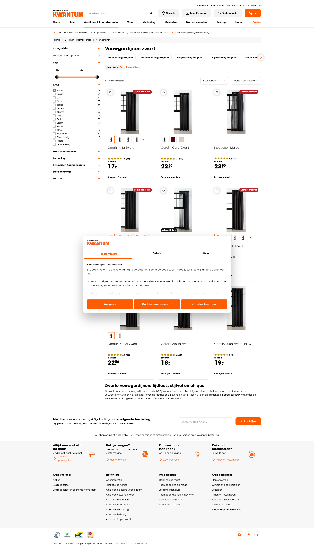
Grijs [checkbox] (59, 101)
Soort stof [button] (58, 178)
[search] (120, 13)
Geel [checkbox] (59, 130)
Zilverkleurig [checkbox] (63, 137)
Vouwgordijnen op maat (66, 55)
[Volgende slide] (261, 57)
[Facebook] (257, 535)
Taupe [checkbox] (60, 104)
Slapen (239, 22)
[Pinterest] (248, 535)
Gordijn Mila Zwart (121, 147)
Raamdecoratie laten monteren (176, 494)
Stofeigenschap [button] (62, 171)
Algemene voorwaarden (225, 499)
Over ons (57, 543)
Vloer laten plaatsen (170, 504)
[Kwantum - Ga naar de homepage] (68, 13)
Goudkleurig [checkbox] (63, 144)
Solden (257, 22)
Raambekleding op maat (173, 484)
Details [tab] (157, 253)
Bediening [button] (59, 158)
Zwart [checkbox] (60, 90)
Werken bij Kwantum (223, 504)
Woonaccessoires (196, 22)
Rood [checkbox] (60, 126)
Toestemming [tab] (108, 253)
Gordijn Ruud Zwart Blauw (232, 344)
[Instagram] (239, 535)
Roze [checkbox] (59, 115)
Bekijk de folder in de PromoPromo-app (74, 489)
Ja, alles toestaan (204, 304)
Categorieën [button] (60, 48)
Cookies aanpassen (155, 304)
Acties (56, 480)
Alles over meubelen (117, 499)
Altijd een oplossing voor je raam (124, 489)
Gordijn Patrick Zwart (122, 344)
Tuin (72, 22)
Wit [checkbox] (58, 97)
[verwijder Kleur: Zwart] (121, 67)
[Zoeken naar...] (151, 13)
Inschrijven (250, 421)
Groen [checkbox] (60, 108)
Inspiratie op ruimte (116, 484)
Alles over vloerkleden (118, 504)
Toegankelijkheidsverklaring (226, 509)
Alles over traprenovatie (119, 519)
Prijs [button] (55, 62)
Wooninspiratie (171, 459)
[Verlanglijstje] (110, 92)
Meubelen (171, 22)
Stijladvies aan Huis (169, 489)
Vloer (130, 22)
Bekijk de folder (61, 484)
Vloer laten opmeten (170, 499)
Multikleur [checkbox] (62, 133)
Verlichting (149, 22)
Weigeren (110, 304)
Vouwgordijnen (103, 40)
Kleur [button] (56, 84)
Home (57, 40)
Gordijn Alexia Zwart (175, 344)
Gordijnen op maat (169, 480)
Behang (221, 22)
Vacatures (68, 543)
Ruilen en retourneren (227, 459)
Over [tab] (206, 253)
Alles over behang (116, 514)
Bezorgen (217, 489)
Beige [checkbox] (60, 94)
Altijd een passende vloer (120, 494)
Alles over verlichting (117, 509)
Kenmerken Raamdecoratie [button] (69, 165)
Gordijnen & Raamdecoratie (101, 22)
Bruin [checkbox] (59, 119)
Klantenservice (118, 459)
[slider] (57, 77)
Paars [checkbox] (60, 140)
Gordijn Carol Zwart (175, 147)
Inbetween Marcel (227, 147)
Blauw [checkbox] (60, 122)
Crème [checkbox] (60, 112)
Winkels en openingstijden (65, 458)
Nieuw (56, 22)
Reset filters (133, 67)
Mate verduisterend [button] (64, 151)
